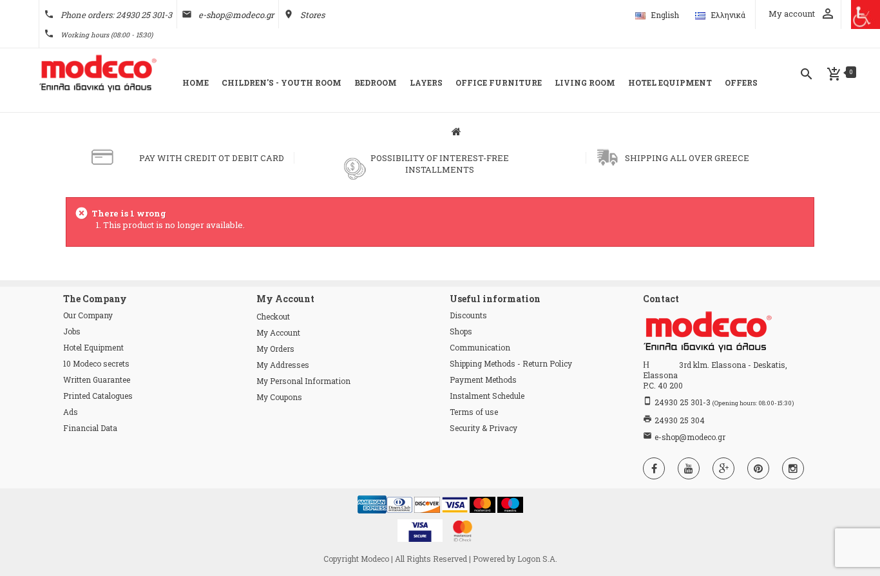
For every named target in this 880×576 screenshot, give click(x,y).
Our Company (88, 315)
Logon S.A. (537, 558)
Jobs (72, 331)
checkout (273, 316)
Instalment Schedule (487, 395)
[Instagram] (793, 468)
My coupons (279, 397)
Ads (70, 412)
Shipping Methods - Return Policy (511, 363)
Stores (312, 15)
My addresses (282, 365)
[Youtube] (689, 468)
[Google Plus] (723, 468)
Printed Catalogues (98, 395)
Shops (461, 331)
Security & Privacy (483, 428)
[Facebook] (654, 468)
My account (278, 332)
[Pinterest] (758, 468)
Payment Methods (483, 379)
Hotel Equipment (93, 347)
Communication (480, 347)
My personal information (303, 381)
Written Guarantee (96, 379)
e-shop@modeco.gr (236, 15)
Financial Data (90, 428)
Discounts (468, 315)
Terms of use (474, 412)
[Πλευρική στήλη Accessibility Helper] (865, 14)
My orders (275, 348)
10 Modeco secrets (96, 363)
